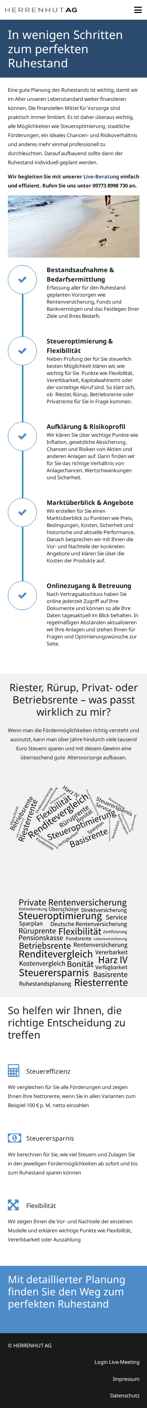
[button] (138, 10)
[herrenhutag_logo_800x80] (44, 10)
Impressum (126, 1378)
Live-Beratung (101, 176)
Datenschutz (125, 1395)
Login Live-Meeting (117, 1361)
